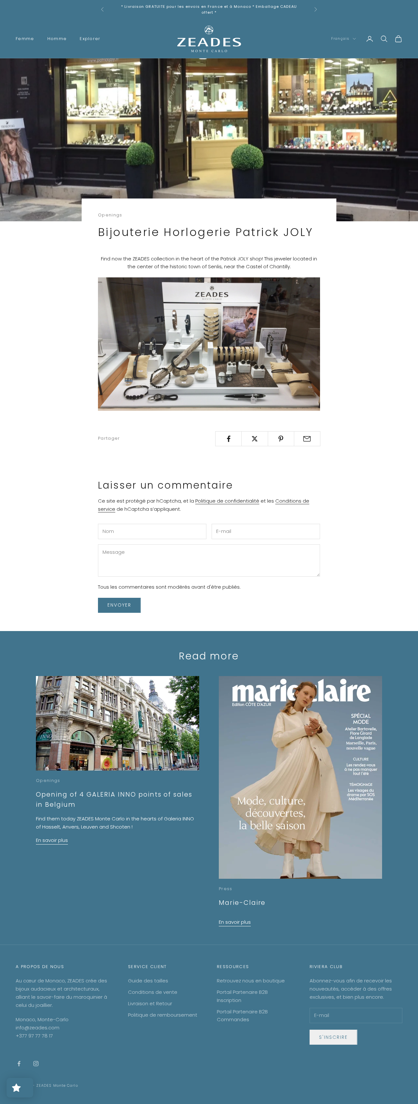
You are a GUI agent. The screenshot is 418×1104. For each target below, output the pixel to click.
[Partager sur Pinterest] (281, 439)
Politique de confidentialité (227, 500)
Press (226, 889)
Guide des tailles (148, 980)
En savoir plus (52, 840)
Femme (25, 39)
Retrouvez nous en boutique (251, 980)
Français (340, 38)
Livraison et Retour (150, 1003)
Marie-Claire (242, 902)
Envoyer (119, 605)
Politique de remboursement (162, 1014)
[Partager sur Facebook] (228, 439)
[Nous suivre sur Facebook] (19, 1063)
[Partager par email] (307, 439)
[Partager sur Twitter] (254, 439)
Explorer (90, 39)
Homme (57, 39)
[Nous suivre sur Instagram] (36, 1063)
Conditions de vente (152, 992)
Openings (110, 215)
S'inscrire (333, 1037)
